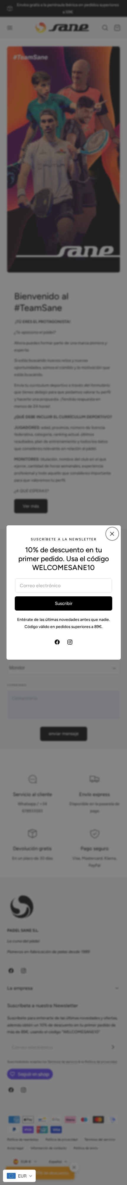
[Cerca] (112, 533)
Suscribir (63, 603)
